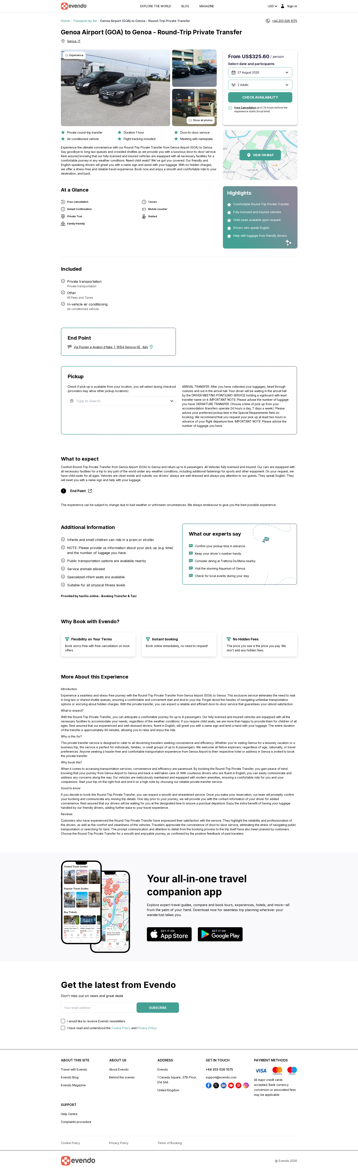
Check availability (260, 97)
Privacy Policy (147, 1028)
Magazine (207, 6)
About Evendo (119, 1069)
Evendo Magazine (73, 1085)
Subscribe (158, 1007)
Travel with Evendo (74, 1069)
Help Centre (69, 1114)
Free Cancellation (245, 107)
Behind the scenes (122, 1077)
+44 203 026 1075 (219, 1069)
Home (65, 21)
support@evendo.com (221, 1077)
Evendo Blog (70, 1077)
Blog (185, 6)
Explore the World (155, 6)
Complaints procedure (76, 1122)
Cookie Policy (121, 1028)
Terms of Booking (169, 1143)
